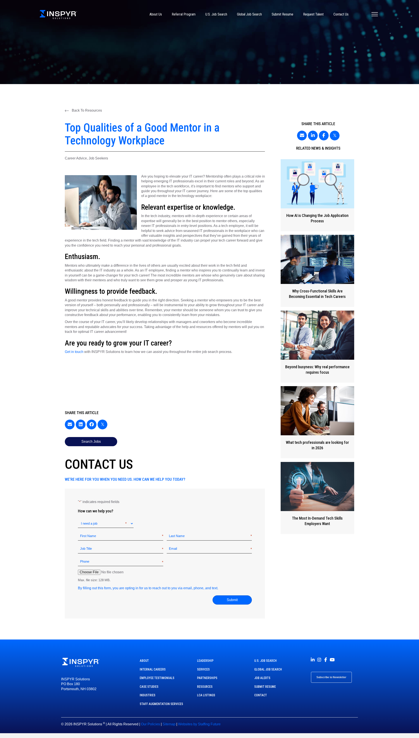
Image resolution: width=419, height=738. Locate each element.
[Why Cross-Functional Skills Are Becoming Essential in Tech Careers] (317, 271)
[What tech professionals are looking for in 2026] (317, 422)
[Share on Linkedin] (81, 424)
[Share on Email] (70, 424)
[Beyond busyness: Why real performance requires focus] (317, 347)
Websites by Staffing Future (199, 724)
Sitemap (169, 724)
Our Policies (150, 724)
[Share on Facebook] (91, 424)
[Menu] (375, 14)
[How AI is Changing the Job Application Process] (317, 195)
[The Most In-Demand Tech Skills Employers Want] (317, 498)
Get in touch (74, 352)
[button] (83, 110)
